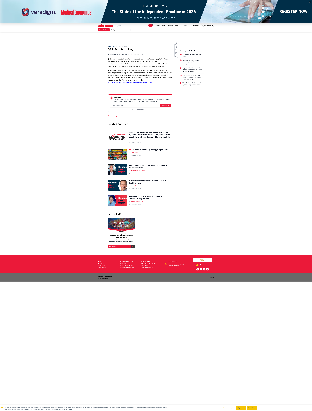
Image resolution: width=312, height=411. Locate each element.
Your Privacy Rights (147, 267)
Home (212, 277)
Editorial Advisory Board (127, 261)
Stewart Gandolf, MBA (137, 201)
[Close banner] (310, 2)
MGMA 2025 (134, 30)
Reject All (240, 408)
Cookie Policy (69, 409)
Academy (170, 25)
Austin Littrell (134, 140)
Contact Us (101, 265)
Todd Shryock (134, 152)
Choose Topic (102, 30)
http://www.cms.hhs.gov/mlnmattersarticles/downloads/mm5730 (130, 82)
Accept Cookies (252, 408)
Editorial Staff (102, 267)
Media (163, 25)
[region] (156, 408)
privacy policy (140, 109)
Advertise (101, 263)
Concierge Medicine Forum (124, 30)
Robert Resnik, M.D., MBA (138, 170)
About (100, 261)
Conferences (177, 25)
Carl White (134, 186)
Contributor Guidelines (127, 267)
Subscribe (164, 105)
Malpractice (141, 30)
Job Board (123, 263)
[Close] (309, 408)
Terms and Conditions (126, 265)
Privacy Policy (145, 261)
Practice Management (114, 116)
